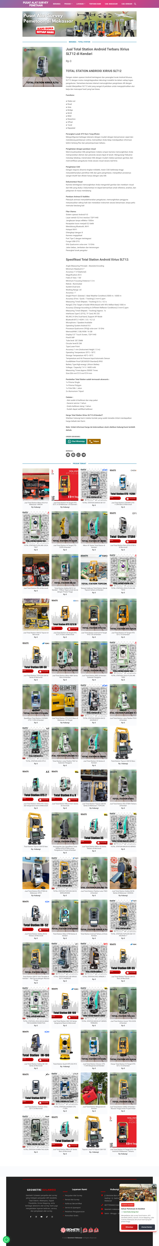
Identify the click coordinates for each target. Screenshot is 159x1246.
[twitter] (73, 455)
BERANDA (56, 4)
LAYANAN (80, 4)
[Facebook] (31, 1217)
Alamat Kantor (146, 1227)
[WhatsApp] (52, 1217)
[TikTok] (47, 1217)
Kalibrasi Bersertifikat (73, 1203)
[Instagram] (36, 1217)
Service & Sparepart (73, 1207)
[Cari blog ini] (135, 4)
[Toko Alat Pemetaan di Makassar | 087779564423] (35, 4)
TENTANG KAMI (95, 4)
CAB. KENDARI (127, 4)
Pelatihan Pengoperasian (75, 1211)
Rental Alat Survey (72, 1199)
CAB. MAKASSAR (111, 4)
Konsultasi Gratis (71, 1215)
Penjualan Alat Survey (73, 1195)
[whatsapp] (78, 455)
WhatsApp (129, 1227)
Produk (67, 4)
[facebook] (68, 455)
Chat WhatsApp (78, 441)
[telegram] (84, 455)
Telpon (96, 441)
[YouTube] (41, 1217)
